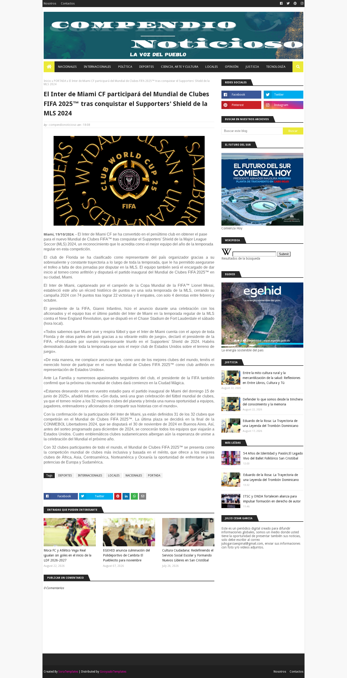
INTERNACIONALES (90, 475)
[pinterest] (295, 3)
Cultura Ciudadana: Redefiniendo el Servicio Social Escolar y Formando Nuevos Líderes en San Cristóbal (187, 555)
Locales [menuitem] (211, 66)
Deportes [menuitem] (146, 66)
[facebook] (281, 3)
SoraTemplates (68, 671)
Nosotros (50, 3)
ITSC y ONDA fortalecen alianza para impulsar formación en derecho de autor (272, 498)
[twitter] (288, 3)
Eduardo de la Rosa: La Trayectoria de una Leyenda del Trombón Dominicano (270, 423)
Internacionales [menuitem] (97, 66)
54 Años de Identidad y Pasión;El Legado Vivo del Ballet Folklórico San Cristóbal (273, 455)
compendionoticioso (62, 124)
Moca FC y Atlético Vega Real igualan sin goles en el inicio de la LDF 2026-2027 (67, 555)
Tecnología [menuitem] (275, 66)
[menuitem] (49, 66)
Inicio (47, 81)
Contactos (68, 3)
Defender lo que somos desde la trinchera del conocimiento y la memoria (273, 401)
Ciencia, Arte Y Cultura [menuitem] (179, 66)
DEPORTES (65, 475)
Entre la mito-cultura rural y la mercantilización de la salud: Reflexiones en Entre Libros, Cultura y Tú (271, 378)
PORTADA (60, 81)
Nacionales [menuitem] (67, 66)
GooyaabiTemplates (113, 671)
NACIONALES (134, 475)
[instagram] (301, 3)
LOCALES (114, 475)
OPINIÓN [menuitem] (231, 66)
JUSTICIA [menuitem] (252, 66)
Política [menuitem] (125, 66)
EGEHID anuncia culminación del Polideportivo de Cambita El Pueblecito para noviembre (126, 555)
